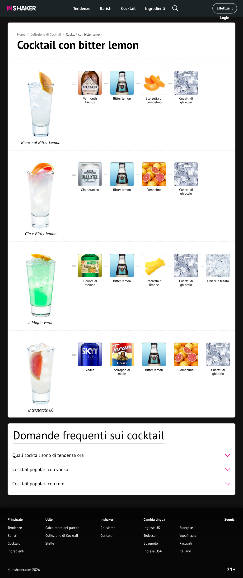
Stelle (49, 543)
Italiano (185, 551)
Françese (186, 528)
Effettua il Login (225, 10)
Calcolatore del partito (62, 528)
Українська (187, 535)
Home (21, 34)
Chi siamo (107, 528)
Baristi (106, 8)
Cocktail (128, 8)
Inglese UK (152, 528)
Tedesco (150, 535)
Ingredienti (155, 8)
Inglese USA (153, 551)
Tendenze (81, 8)
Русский (185, 543)
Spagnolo (151, 543)
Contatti (106, 535)
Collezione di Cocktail (45, 34)
